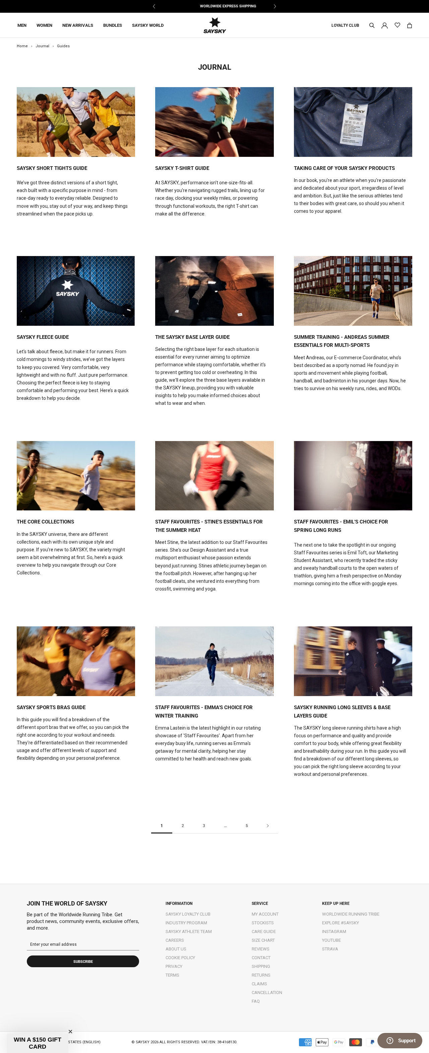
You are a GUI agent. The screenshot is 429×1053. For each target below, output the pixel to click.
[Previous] (154, 6)
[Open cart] (409, 25)
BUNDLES (112, 25)
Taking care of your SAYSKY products (344, 168)
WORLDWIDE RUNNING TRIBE (350, 914)
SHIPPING (261, 966)
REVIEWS (260, 948)
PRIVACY (174, 966)
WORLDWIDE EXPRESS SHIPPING (214, 6)
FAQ (256, 1001)
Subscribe (83, 961)
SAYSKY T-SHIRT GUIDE (182, 168)
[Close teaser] (70, 1031)
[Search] (372, 25)
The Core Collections (45, 522)
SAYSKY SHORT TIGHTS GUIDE (52, 168)
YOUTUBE (331, 940)
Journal (42, 46)
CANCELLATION (267, 992)
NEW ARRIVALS (77, 25)
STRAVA (330, 948)
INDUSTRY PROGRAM (186, 922)
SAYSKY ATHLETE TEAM (189, 931)
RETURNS (261, 975)
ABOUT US (176, 948)
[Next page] (267, 825)
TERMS (172, 975)
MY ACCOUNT (265, 914)
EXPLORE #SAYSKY (340, 922)
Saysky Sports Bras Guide (51, 707)
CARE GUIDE (264, 931)
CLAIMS (259, 983)
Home (22, 46)
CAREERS (175, 940)
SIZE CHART (263, 940)
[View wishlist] (397, 25)
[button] (37, 1043)
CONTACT (261, 957)
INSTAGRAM (334, 931)
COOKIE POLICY (180, 957)
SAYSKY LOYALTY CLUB (188, 914)
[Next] (274, 6)
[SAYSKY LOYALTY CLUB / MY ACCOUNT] (384, 25)
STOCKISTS (263, 922)
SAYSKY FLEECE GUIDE (43, 337)
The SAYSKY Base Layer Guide (192, 337)
